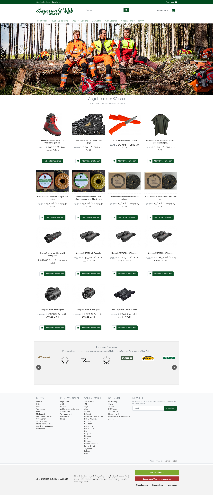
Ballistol (87, 414)
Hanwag (87, 441)
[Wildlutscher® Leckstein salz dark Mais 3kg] (160, 181)
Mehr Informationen (52, 161)
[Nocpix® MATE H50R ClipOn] (88, 294)
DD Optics (97, 21)
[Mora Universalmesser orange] (124, 124)
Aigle (86, 407)
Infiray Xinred (89, 446)
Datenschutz (65, 407)
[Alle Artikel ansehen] (44, 357)
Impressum (64, 402)
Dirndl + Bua (89, 429)
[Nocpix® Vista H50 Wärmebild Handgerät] (52, 237)
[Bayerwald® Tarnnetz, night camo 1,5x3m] (88, 124)
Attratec (87, 411)
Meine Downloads (43, 424)
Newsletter (64, 416)
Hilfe (38, 404)
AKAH (86, 409)
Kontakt (39, 402)
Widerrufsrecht (66, 411)
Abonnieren (170, 408)
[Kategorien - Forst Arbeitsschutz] (106, 59)
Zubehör (111, 419)
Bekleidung (63, 21)
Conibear (88, 424)
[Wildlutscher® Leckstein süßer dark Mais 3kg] (124, 181)
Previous (4, 59)
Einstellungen (142, 485)
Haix (86, 439)
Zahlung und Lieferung (69, 409)
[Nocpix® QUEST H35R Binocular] (160, 237)
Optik (75, 21)
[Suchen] (126, 10)
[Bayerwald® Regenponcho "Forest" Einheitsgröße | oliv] (160, 124)
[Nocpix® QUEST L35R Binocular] (88, 237)
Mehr (86, 453)
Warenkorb (40, 409)
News (62, 419)
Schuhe (85, 21)
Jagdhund (88, 449)
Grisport (87, 434)
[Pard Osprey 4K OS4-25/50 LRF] (124, 293)
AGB (62, 404)
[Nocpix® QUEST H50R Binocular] (124, 237)
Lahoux (87, 451)
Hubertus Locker (91, 444)
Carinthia (87, 421)
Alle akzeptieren (157, 473)
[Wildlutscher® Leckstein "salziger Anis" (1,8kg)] (52, 181)
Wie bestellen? (66, 414)
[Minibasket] (173, 10)
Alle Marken (89, 402)
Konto (38, 411)
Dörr (86, 431)
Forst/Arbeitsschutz (46, 21)
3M (85, 404)
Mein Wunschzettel (44, 416)
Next (208, 59)
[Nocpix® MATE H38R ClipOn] (52, 294)
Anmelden (162, 10)
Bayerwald (170, 2)
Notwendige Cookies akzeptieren (156, 479)
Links (38, 407)
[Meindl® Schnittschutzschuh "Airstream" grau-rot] (52, 124)
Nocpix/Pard (127, 21)
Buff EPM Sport (90, 419)
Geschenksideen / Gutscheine (48, 2)
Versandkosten (171, 461)
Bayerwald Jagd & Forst (94, 416)
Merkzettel (40, 414)
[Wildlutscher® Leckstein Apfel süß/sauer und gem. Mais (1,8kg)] (88, 181)
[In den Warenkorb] (77, 161)
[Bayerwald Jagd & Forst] (58, 11)
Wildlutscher (111, 21)
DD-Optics (88, 426)
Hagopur (87, 436)
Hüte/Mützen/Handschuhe (119, 416)
